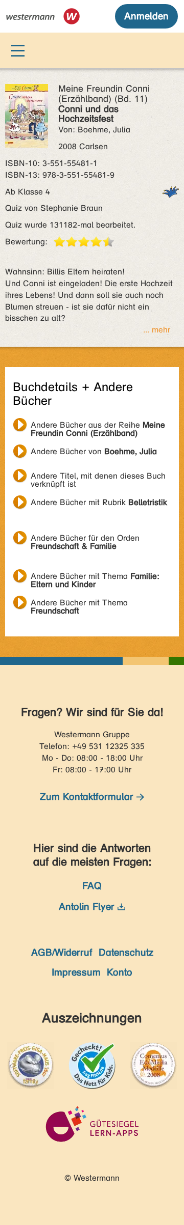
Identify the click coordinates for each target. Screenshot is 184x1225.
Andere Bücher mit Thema (95, 577)
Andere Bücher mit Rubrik (99, 502)
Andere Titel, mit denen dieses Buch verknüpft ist (98, 477)
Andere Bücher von (94, 451)
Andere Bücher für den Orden (85, 539)
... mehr (156, 330)
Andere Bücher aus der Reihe (98, 426)
